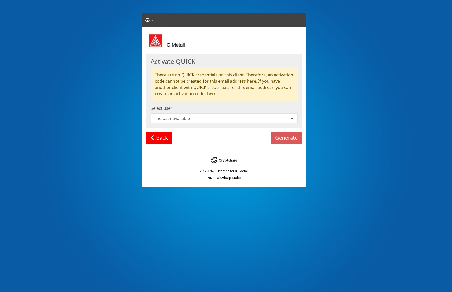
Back (162, 137)
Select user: (162, 108)
